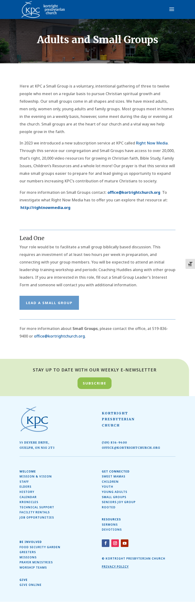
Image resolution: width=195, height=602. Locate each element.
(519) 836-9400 (114, 442)
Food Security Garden (40, 547)
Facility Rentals (35, 512)
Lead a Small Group (49, 302)
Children (110, 482)
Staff (24, 482)
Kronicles (29, 502)
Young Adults (114, 492)
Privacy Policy (115, 567)
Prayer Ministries (36, 562)
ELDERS (25, 487)
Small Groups (114, 497)
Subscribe (94, 383)
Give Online (31, 585)
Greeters (28, 552)
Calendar (28, 497)
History (27, 492)
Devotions (112, 530)
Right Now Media (152, 143)
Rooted (109, 507)
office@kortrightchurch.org (133, 192)
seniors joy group (119, 502)
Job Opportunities (37, 517)
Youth (107, 487)
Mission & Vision (36, 476)
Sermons (110, 525)
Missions (28, 557)
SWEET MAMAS (113, 476)
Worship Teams (33, 567)
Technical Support (37, 507)
